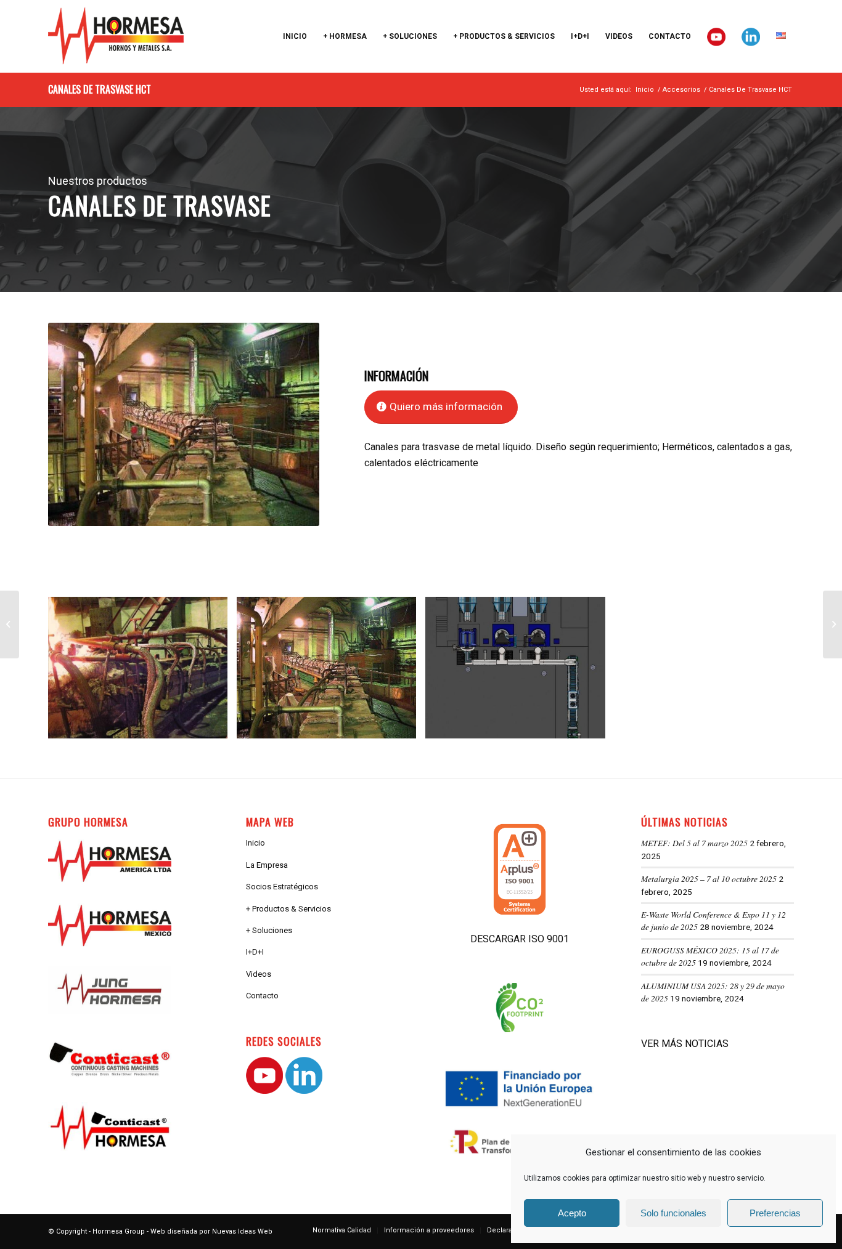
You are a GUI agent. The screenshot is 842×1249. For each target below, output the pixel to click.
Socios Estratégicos (282, 886)
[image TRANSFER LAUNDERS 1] (142, 672)
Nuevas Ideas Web (242, 1231)
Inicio (255, 842)
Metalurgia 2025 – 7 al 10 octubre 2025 (709, 878)
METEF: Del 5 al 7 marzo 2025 (694, 843)
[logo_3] (116, 36)
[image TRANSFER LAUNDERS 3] (519, 672)
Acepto (572, 1213)
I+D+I (255, 951)
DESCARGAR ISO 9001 (519, 939)
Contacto (262, 995)
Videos (258, 974)
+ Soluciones (269, 930)
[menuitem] (295, 36)
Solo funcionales (673, 1213)
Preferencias (775, 1213)
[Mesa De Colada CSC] (832, 624)
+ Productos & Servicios (288, 908)
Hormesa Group (118, 1231)
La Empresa (267, 865)
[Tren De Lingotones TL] (9, 624)
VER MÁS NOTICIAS (685, 1043)
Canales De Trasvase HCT (99, 89)
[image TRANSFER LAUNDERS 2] (331, 672)
